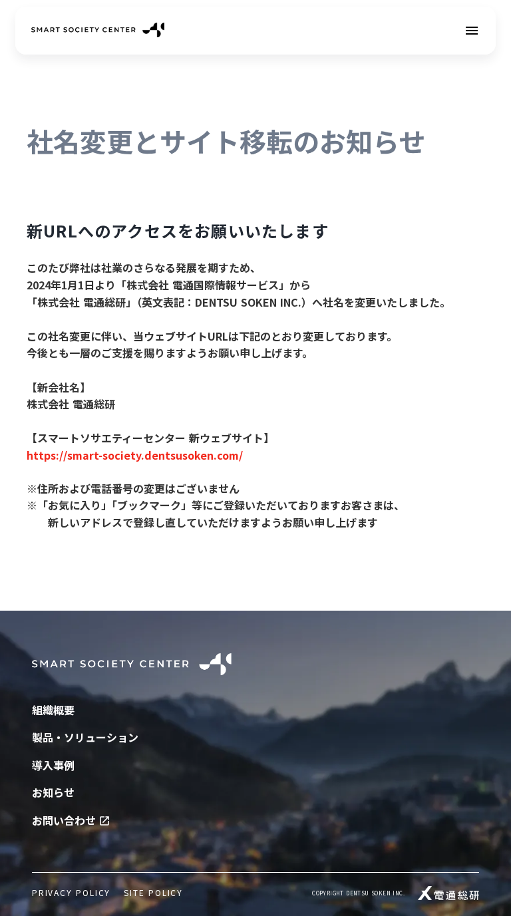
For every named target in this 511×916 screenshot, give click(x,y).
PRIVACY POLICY (71, 892)
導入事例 (53, 765)
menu (472, 31)
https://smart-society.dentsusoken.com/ (135, 455)
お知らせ (53, 792)
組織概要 (53, 710)
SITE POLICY (153, 892)
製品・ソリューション (85, 737)
